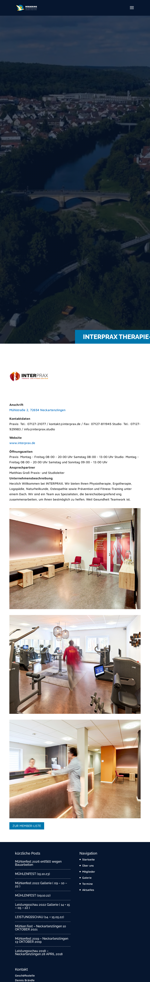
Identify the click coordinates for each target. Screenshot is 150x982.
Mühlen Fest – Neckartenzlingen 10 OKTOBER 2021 (40, 927)
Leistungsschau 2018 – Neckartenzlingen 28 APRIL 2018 (39, 952)
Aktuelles (88, 889)
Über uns (88, 865)
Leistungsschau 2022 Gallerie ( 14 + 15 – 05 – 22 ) (42, 906)
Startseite (88, 859)
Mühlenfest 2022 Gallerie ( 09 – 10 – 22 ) (41, 884)
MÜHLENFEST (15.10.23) (32, 874)
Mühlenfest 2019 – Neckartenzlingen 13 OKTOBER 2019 (41, 940)
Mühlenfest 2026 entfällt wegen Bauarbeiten (38, 863)
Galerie (87, 877)
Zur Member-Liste (26, 826)
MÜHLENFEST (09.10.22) (33, 895)
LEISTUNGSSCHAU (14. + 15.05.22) (39, 917)
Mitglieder (88, 871)
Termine (87, 883)
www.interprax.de (22, 443)
